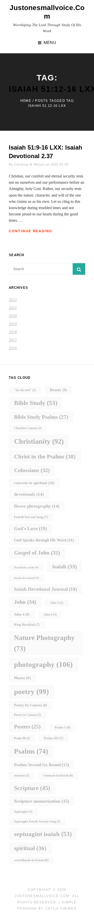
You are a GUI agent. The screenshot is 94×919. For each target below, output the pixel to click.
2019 (13, 324)
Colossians (32, 470)
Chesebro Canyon (28, 428)
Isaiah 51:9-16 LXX (35, 147)
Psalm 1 (62, 727)
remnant (21, 775)
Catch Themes (61, 908)
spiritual (30, 848)
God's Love (30, 528)
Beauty (58, 390)
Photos (22, 678)
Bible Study (35, 402)
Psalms (31, 751)
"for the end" (25, 390)
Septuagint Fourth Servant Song (37, 821)
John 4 (22, 614)
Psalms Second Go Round (41, 764)
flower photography (36, 506)
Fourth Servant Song (31, 517)
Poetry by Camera (30, 705)
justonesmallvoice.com (42, 896)
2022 (13, 300)
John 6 (50, 614)
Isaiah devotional (26, 578)
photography (43, 664)
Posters (27, 726)
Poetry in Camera (27, 715)
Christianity (39, 441)
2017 (13, 340)
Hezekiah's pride (26, 567)
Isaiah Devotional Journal (45, 589)
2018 (13, 332)
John (25, 602)
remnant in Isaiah (58, 775)
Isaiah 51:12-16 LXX (47, 106)
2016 (13, 348)
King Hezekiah (27, 624)
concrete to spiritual (34, 483)
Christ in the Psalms (45, 456)
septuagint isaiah (43, 834)
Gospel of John (37, 552)
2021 (13, 308)
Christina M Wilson (29, 164)
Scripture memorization (41, 801)
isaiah (64, 566)
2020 (13, 316)
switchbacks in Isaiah (31, 860)
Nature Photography (44, 643)
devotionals (29, 494)
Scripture (32, 788)
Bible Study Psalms (41, 417)
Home (25, 101)
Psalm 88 (22, 738)
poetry (31, 691)
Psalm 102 (53, 738)
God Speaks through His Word (44, 540)
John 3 (56, 603)
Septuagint (23, 811)
